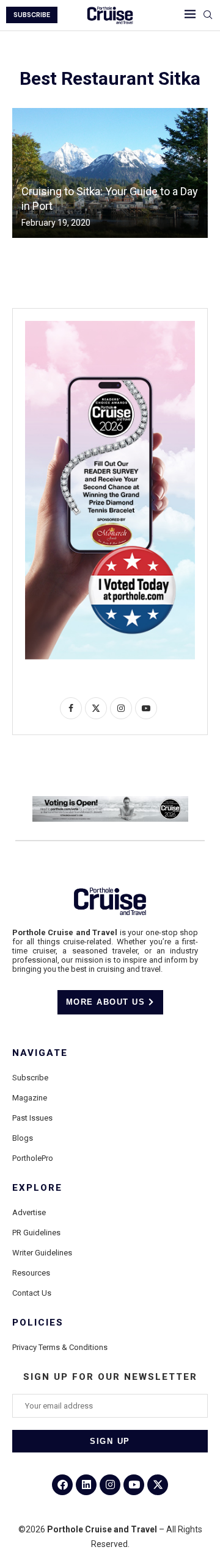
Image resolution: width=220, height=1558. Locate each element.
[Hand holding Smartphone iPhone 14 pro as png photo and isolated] (110, 326)
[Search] (208, 15)
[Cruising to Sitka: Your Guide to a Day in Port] (110, 173)
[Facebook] (62, 1484)
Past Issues (32, 1118)
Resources (31, 1273)
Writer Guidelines (42, 1253)
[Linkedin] (86, 1484)
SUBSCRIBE (31, 15)
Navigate (40, 1053)
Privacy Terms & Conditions (60, 1347)
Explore (37, 1188)
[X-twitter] (157, 1484)
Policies (38, 1322)
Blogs (22, 1138)
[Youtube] (133, 1484)
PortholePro (32, 1158)
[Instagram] (110, 1484)
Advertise (29, 1212)
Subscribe (30, 1078)
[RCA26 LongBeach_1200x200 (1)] (110, 801)
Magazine (29, 1098)
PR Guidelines (36, 1233)
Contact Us (31, 1293)
